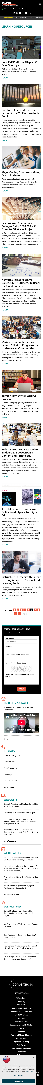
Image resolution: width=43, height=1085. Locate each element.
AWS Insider (21, 1005)
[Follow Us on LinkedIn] (14, 13)
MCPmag (21, 1018)
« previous (8, 610)
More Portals (9, 787)
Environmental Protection (21, 1011)
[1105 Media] (21, 993)
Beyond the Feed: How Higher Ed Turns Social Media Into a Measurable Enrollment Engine (20, 913)
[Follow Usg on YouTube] (26, 13)
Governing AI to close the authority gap (19, 812)
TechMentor (21, 1045)
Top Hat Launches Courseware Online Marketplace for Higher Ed (20, 512)
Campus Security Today (21, 1008)
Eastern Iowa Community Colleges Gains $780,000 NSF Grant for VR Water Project (19, 226)
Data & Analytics (10, 768)
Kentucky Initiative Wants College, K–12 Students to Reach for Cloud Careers (21, 283)
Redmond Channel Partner (21, 1035)
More (6, 739)
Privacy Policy (21, 663)
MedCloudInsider (21, 1021)
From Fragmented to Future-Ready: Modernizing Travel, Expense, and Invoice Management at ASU (20, 821)
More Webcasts (10, 841)
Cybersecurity (9, 762)
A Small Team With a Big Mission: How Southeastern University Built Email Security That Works (21, 832)
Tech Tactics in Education (21, 1048)
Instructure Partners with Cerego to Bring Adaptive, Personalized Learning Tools (21, 580)
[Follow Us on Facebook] (23, 13)
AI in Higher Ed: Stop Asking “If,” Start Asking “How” (21, 878)
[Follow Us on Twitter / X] (17, 13)
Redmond (21, 1031)
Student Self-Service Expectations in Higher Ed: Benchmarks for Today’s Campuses (21, 858)
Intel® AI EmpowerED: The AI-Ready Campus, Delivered (21, 925)
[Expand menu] (40, 4)
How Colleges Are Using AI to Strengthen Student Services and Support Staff (20, 958)
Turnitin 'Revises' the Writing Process (19, 397)
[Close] (33, 1057)
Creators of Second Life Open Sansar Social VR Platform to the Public (21, 113)
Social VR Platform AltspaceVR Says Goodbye (20, 63)
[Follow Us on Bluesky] (20, 13)
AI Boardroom (21, 998)
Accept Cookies (18, 1081)
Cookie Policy (29, 1071)
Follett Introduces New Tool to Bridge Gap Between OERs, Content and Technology (20, 452)
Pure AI (21, 1028)
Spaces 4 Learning (21, 1041)
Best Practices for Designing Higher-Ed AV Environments (20, 936)
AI (17, 18)
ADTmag (21, 1001)
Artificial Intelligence (12, 755)
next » (25, 614)
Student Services (10, 781)
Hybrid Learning (26, 18)
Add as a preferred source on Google (13, 9)
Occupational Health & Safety (21, 1025)
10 (19, 614)
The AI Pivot (21, 1051)
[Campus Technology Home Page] (10, 4)
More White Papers (11, 894)
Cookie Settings (18, 1075)
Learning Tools (9, 774)
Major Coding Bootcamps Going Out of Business (21, 173)
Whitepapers (12, 853)
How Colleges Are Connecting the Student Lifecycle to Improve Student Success (20, 947)
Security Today (21, 1038)
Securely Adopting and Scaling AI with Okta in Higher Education (21, 805)
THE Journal (21, 1055)
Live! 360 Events (21, 1015)
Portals (9, 751)
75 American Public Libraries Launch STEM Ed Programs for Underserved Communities (20, 345)
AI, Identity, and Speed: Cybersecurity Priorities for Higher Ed (18, 708)
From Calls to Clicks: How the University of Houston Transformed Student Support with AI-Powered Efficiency (21, 868)
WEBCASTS (10, 799)
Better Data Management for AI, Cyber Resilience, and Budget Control (19, 886)
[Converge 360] (21, 984)
